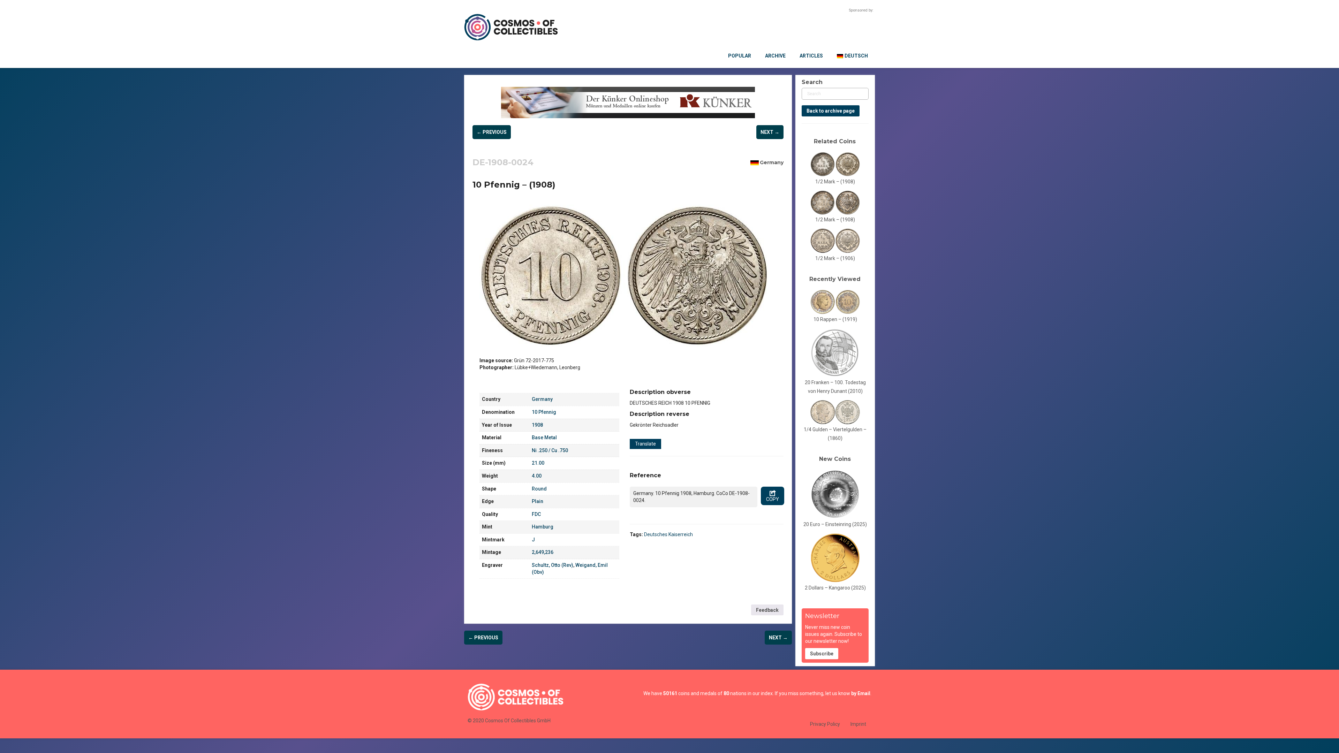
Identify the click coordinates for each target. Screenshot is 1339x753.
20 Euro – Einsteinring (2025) (835, 524)
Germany (772, 162)
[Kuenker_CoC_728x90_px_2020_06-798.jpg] (628, 102)
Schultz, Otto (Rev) (552, 565)
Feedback (767, 610)
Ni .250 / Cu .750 (550, 450)
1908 (537, 425)
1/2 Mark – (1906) (835, 258)
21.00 (538, 463)
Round (539, 489)
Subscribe (821, 653)
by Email (860, 693)
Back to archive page (831, 111)
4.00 (537, 476)
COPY (772, 499)
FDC (536, 514)
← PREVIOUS (492, 132)
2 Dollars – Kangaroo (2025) (835, 588)
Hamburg (542, 527)
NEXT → (770, 132)
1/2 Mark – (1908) (835, 181)
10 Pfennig (544, 412)
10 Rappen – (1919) (835, 319)
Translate (645, 444)
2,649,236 (542, 552)
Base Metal (544, 437)
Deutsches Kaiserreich (668, 534)
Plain (537, 501)
